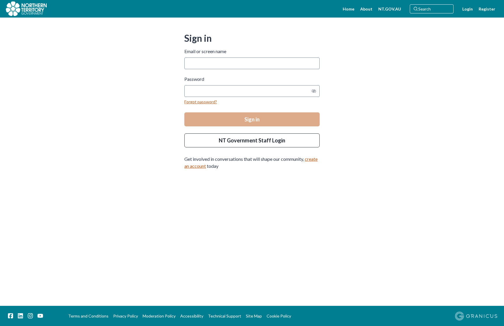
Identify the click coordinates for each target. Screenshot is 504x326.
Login (467, 8)
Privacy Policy (125, 315)
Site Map (254, 315)
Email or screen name (205, 51)
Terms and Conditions (88, 315)
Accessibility (191, 315)
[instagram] (30, 315)
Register (487, 8)
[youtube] (40, 315)
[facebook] (10, 315)
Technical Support (224, 315)
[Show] (313, 91)
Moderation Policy (159, 315)
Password (194, 79)
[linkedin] (20, 315)
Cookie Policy (279, 315)
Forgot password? (200, 101)
